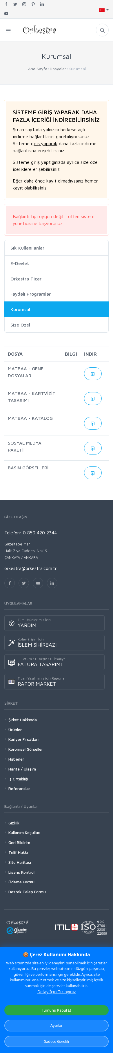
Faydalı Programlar (30, 294)
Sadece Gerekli (56, 1041)
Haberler (16, 759)
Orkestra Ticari (26, 278)
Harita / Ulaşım (22, 768)
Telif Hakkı (18, 852)
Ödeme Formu (21, 881)
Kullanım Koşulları (24, 832)
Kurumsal (20, 309)
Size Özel (20, 324)
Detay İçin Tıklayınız (56, 991)
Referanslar (19, 788)
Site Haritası (19, 862)
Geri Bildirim (19, 842)
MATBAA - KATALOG (30, 418)
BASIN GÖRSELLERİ (28, 467)
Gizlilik (13, 822)
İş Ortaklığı (18, 778)
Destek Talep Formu (27, 891)
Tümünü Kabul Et (56, 1010)
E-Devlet (19, 263)
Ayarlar (56, 1025)
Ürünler (15, 729)
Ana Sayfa (37, 68)
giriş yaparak (44, 143)
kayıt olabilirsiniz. (30, 187)
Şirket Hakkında (22, 719)
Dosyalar (58, 68)
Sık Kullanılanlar (27, 247)
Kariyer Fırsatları (23, 739)
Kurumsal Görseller (25, 749)
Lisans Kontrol (21, 872)
